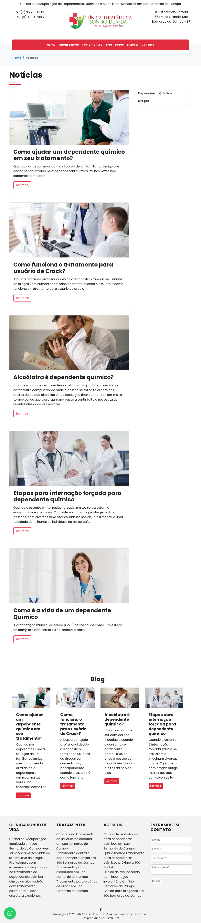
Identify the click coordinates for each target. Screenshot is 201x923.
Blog (108, 45)
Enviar (156, 881)
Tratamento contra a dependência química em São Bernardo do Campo (76, 858)
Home (51, 45)
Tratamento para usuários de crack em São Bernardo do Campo (76, 886)
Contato (148, 45)
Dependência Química (155, 93)
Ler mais (22, 185)
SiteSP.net (113, 918)
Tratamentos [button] (92, 45)
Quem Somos (69, 45)
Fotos (119, 45)
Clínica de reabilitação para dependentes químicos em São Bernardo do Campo (120, 841)
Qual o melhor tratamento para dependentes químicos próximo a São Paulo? (123, 860)
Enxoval (132, 45)
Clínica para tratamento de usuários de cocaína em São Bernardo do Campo (75, 841)
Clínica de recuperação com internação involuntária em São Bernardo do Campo (121, 879)
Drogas (143, 101)
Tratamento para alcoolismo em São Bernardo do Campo (72, 872)
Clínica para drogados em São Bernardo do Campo (123, 893)
